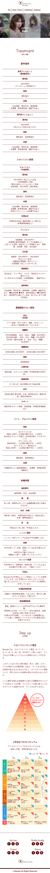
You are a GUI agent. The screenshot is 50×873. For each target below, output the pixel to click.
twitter (13, 843)
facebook (9, 843)
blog (17, 843)
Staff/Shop (28, 10)
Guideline (37, 10)
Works (20, 10)
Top (9, 10)
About (14, 10)
